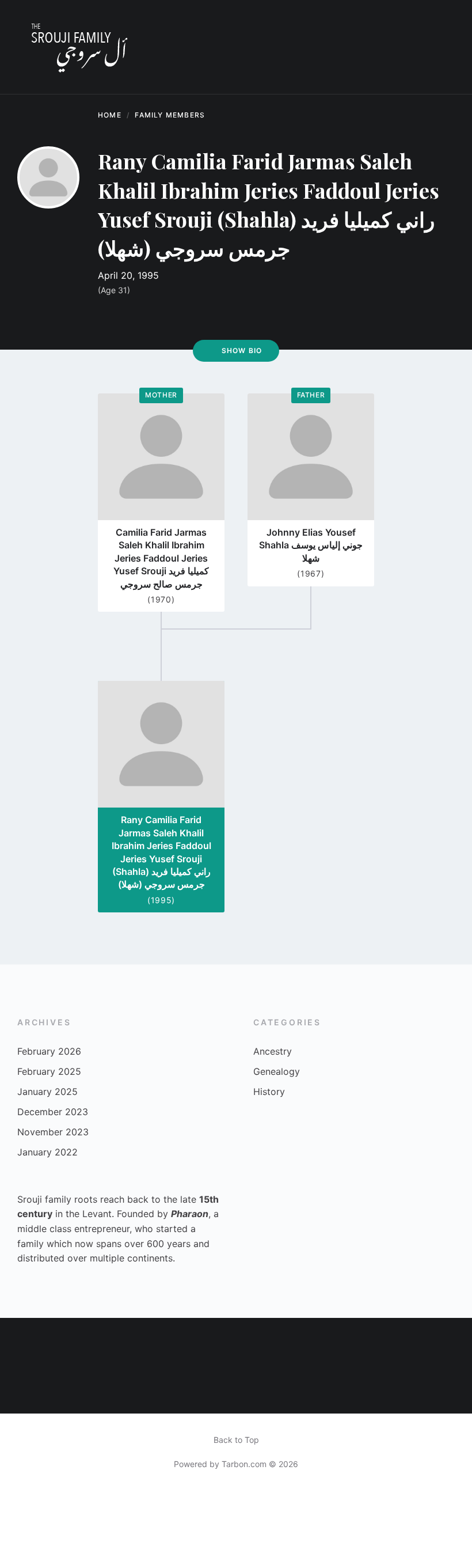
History (269, 1091)
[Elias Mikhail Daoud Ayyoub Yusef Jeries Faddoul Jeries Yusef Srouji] (165, 1341)
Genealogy (276, 1071)
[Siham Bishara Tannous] (23, 1389)
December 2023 (52, 1111)
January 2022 (47, 1152)
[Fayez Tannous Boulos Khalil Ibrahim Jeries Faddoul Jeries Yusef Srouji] (259, 1389)
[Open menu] (440, 47)
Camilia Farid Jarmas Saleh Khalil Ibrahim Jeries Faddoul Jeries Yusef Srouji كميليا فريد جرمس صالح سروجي (161, 558)
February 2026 (49, 1051)
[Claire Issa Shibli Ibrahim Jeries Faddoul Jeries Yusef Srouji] (401, 1342)
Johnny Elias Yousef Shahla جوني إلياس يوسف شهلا (311, 545)
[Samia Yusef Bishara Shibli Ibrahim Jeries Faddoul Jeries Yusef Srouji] (353, 1341)
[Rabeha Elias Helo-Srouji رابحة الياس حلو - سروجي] (70, 1389)
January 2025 (47, 1091)
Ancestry (272, 1051)
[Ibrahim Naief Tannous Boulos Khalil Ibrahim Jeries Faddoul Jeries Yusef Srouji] (353, 1389)
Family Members (170, 115)
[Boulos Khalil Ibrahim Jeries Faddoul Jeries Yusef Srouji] (448, 1341)
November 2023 (53, 1132)
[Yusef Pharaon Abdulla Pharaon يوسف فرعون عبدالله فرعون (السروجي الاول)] (306, 1341)
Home (109, 115)
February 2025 (49, 1071)
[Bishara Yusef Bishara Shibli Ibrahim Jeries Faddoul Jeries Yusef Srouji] (448, 1389)
